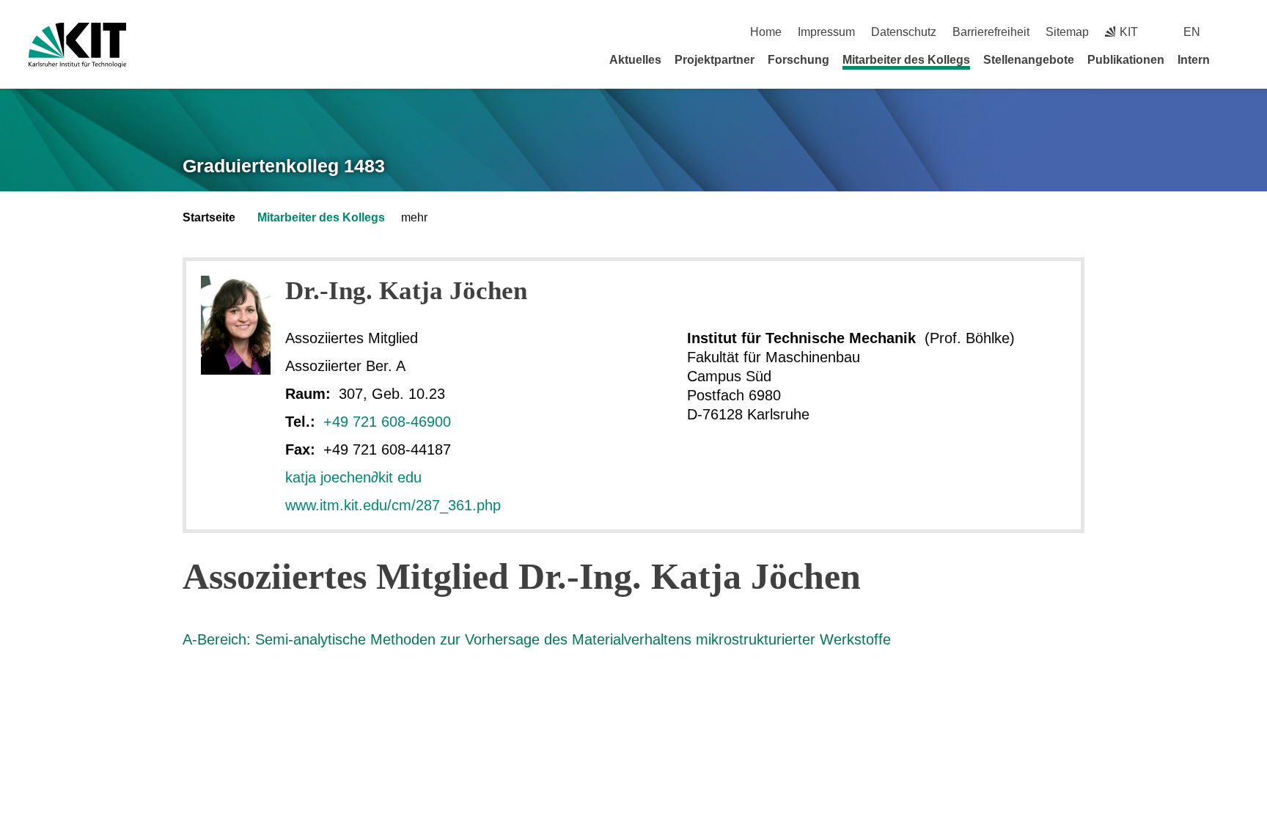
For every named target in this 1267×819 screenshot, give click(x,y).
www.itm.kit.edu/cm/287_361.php (393, 505)
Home (766, 32)
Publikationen (1125, 60)
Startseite (209, 217)
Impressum (826, 32)
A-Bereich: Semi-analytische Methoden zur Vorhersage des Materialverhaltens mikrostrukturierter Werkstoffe (537, 639)
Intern (1194, 60)
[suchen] (1232, 32)
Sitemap (1067, 32)
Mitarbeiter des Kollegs (906, 60)
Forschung (798, 60)
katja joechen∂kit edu (353, 477)
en (1191, 32)
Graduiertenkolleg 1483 (284, 165)
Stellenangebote (1028, 60)
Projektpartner (714, 60)
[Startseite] (1233, 59)
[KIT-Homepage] (77, 45)
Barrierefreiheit (990, 32)
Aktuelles (635, 60)
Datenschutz (903, 32)
